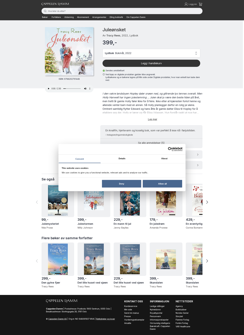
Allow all (162, 184)
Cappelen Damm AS (57, 319)
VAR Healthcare (183, 326)
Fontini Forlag (182, 323)
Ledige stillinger (157, 306)
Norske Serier (182, 313)
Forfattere (56, 17)
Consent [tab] (79, 159)
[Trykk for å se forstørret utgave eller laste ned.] (69, 51)
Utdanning (69, 17)
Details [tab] (122, 158)
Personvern (155, 316)
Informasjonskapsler (159, 319)
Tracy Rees (113, 35)
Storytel (179, 316)
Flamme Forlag (182, 319)
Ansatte (127, 323)
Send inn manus (131, 313)
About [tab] (164, 158)
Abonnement (83, 17)
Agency (179, 306)
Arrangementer (99, 17)
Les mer (152, 119)
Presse (127, 316)
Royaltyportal (156, 313)
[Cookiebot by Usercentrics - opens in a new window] (170, 149)
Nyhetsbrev (155, 309)
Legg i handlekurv (151, 63)
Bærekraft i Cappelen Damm (160, 327)
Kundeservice (130, 306)
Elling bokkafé (116, 17)
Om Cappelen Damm (135, 17)
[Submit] (45, 11)
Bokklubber (181, 309)
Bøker (45, 17)
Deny (121, 184)
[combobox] (122, 11)
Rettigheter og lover (105, 319)
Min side (128, 309)
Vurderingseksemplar (134, 319)
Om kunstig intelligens (160, 323)
